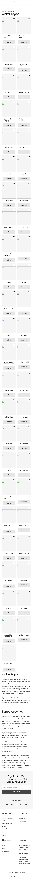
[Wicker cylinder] (24, 83)
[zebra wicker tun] (9, 571)
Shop (3, 845)
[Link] (16, 2)
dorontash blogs (23, 824)
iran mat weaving (13, 11)
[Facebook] (7, 804)
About (4, 835)
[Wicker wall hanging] (9, 110)
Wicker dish (9, 64)
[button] (14, 19)
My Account (5, 851)
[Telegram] (26, 804)
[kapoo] (24, 245)
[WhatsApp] (21, 804)
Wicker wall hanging (7, 119)
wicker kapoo (24, 470)
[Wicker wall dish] (9, 488)
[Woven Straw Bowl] (9, 27)
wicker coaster (24, 635)
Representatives (23, 822)
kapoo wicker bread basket (8, 636)
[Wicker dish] (9, 55)
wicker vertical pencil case (8, 254)
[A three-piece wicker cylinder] (9, 353)
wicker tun (9, 174)
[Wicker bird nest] (9, 516)
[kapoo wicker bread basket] (9, 626)
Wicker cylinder (24, 92)
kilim (3, 832)
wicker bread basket (8, 664)
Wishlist (4, 855)
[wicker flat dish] (9, 218)
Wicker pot (8, 92)
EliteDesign (20, 876)
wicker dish (9, 200)
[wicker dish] (9, 192)
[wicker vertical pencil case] (9, 245)
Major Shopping (23, 818)
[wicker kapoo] (24, 461)
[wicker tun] (9, 165)
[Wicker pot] (9, 83)
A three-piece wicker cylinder (9, 363)
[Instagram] (16, 804)
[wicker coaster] (24, 626)
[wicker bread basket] (9, 654)
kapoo (24, 254)
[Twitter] (11, 804)
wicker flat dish (9, 227)
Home (4, 11)
